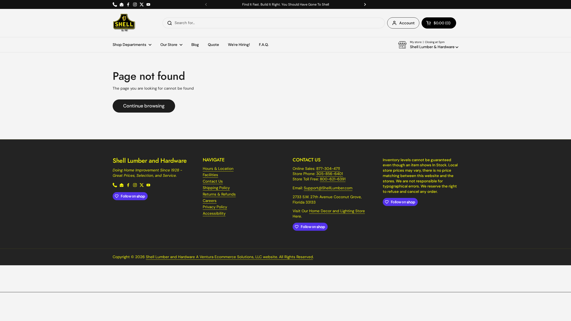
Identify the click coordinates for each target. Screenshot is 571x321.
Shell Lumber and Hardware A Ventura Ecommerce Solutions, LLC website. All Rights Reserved (229, 256)
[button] (439, 23)
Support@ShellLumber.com (328, 187)
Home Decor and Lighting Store (337, 210)
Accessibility (214, 213)
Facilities (210, 174)
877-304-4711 (328, 168)
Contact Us (213, 181)
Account (407, 23)
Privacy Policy (215, 206)
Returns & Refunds (219, 194)
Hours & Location (218, 168)
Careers (210, 200)
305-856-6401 (329, 173)
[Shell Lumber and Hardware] (124, 23)
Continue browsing (144, 106)
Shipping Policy (216, 187)
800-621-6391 (332, 179)
